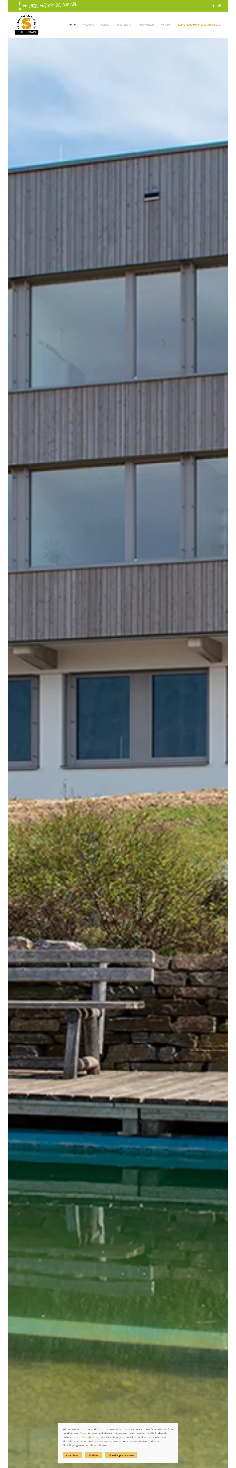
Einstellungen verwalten (121, 1455)
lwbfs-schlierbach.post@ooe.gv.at (199, 24)
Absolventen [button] (146, 24)
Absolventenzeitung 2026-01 (194, 1429)
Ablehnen (94, 1455)
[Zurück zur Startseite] (27, 25)
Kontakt (165, 24)
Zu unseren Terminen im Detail (185, 1454)
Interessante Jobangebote (183, 1438)
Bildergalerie (124, 24)
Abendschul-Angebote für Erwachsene (190, 1416)
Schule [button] (105, 24)
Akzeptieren (72, 1455)
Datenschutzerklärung (85, 1437)
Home (72, 24)
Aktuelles (88, 24)
